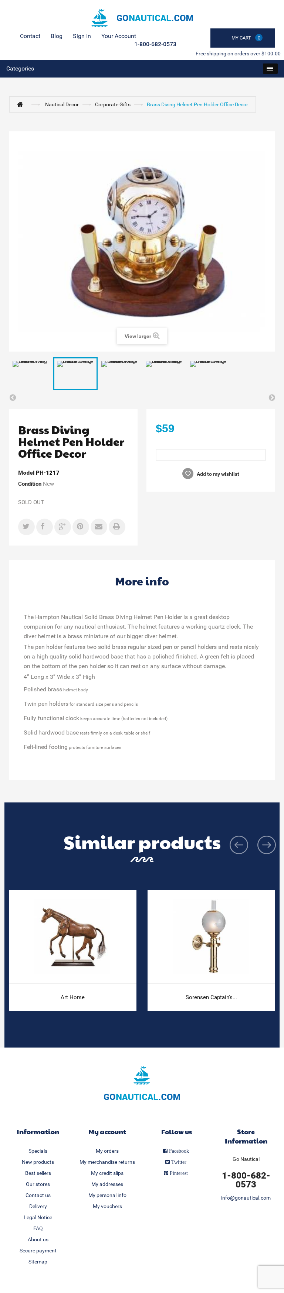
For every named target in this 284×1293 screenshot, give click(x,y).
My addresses (107, 1184)
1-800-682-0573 (155, 44)
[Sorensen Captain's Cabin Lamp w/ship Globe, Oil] (211, 937)
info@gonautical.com (246, 1198)
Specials (37, 1151)
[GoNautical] (142, 18)
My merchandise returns (107, 1162)
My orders (107, 1151)
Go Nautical (246, 1159)
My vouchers (107, 1206)
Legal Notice (38, 1217)
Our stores (38, 1184)
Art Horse (73, 997)
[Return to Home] (22, 104)
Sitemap (37, 1262)
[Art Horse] (72, 937)
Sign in (82, 35)
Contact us (38, 1195)
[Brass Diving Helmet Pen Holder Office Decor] (75, 373)
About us (38, 1239)
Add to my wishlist (217, 474)
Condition (29, 484)
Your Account (118, 35)
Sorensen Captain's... (211, 997)
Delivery (38, 1206)
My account (107, 1131)
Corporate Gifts (113, 104)
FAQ (38, 1228)
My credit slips (107, 1173)
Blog (56, 35)
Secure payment (38, 1251)
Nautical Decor (62, 104)
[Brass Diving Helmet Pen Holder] (31, 373)
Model (26, 473)
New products (38, 1162)
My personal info (107, 1195)
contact (30, 35)
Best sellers (38, 1173)
